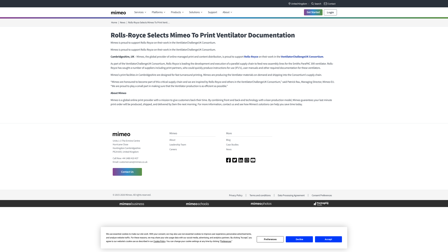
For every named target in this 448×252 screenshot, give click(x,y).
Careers (173, 149)
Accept (328, 239)
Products (176, 12)
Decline (299, 239)
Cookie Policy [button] (159, 241)
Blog (228, 139)
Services (139, 12)
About (226, 12)
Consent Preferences (322, 195)
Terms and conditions (260, 195)
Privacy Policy (236, 195)
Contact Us (127, 172)
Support (212, 12)
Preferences (270, 239)
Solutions (194, 12)
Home (114, 22)
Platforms (157, 12)
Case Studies (232, 144)
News (122, 22)
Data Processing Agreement (291, 195)
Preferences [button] (225, 241)
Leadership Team (177, 144)
